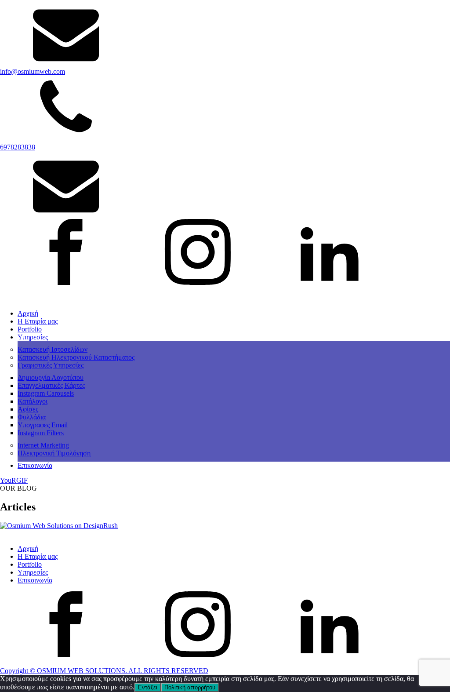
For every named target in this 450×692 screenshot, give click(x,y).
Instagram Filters (41, 433)
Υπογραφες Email (43, 425)
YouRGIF (14, 480)
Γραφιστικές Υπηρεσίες (50, 365)
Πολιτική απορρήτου (189, 687)
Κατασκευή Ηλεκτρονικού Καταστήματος (76, 357)
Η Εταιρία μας (38, 321)
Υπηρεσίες (33, 337)
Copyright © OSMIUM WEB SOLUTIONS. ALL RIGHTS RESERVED (104, 670)
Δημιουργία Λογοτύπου (50, 377)
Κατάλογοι (32, 401)
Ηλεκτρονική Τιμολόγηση (54, 453)
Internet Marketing (43, 445)
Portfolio (30, 329)
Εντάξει (147, 687)
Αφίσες (28, 409)
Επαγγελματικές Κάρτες (51, 385)
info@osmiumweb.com (32, 71)
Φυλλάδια (32, 417)
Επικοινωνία (35, 465)
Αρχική (28, 313)
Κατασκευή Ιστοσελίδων (52, 349)
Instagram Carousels (46, 393)
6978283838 (17, 147)
